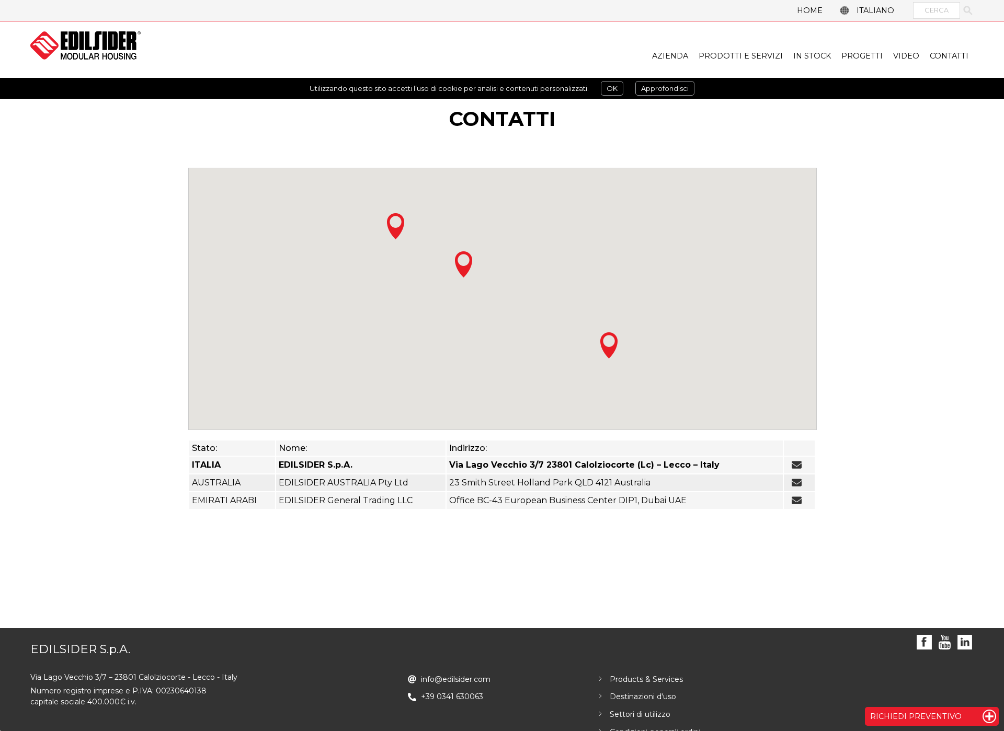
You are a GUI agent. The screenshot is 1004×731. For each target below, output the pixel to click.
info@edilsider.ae (796, 500)
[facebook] (924, 642)
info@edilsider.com (796, 465)
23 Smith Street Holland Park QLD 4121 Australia (550, 483)
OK (612, 88)
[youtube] (944, 642)
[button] (395, 226)
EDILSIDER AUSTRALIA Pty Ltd (343, 483)
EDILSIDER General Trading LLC (346, 500)
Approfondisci (665, 88)
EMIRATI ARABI (224, 500)
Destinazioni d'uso (643, 696)
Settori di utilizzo (640, 714)
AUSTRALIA (216, 483)
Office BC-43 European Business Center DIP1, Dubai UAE (568, 500)
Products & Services (646, 679)
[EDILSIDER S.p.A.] (85, 45)
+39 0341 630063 (452, 696)
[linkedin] (965, 642)
